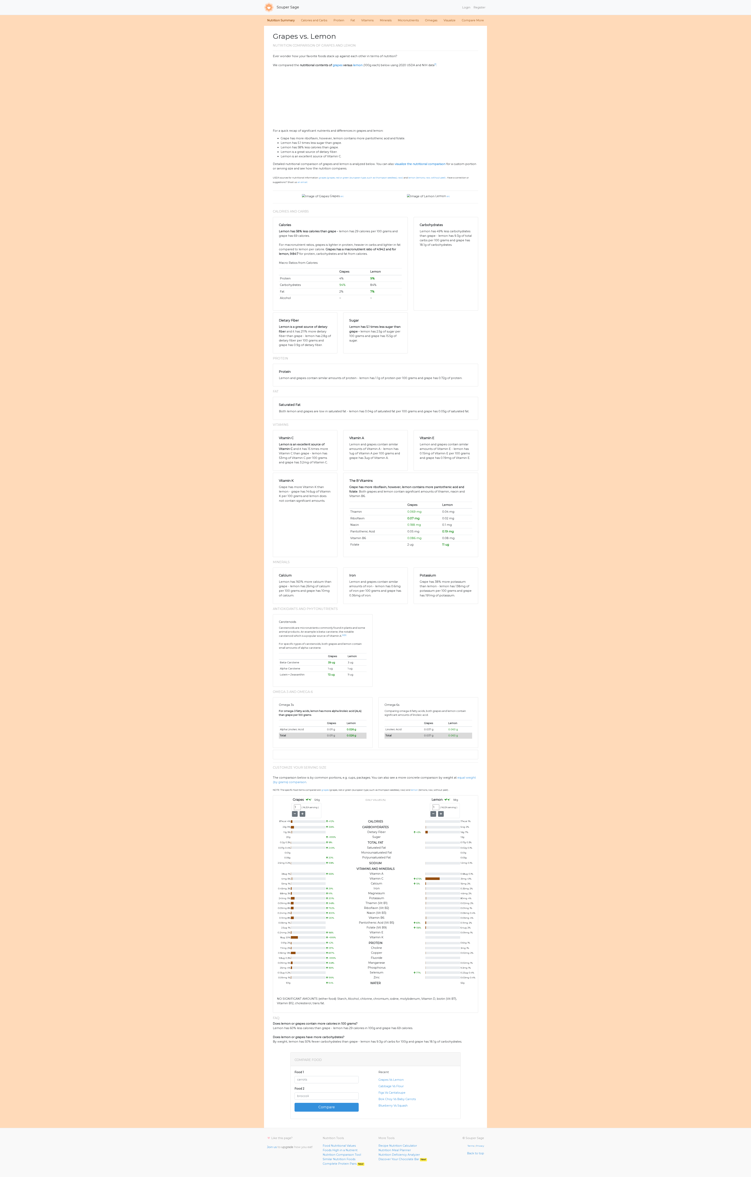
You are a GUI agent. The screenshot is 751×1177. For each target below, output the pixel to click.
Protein (338, 20)
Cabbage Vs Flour (391, 1086)
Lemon (440, 196)
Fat (352, 20)
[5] (345, 635)
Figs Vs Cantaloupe (391, 1092)
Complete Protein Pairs (343, 1163)
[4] (343, 635)
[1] (435, 64)
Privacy (480, 1146)
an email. (302, 182)
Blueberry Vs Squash (393, 1105)
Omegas (431, 20)
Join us (272, 1147)
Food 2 (299, 1088)
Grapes (335, 196)
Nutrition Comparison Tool (342, 1154)
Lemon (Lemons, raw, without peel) (427, 177)
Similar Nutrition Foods (339, 1159)
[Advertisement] (375, 98)
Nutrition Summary (281, 20)
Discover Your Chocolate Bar (402, 1159)
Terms (470, 1146)
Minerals (386, 20)
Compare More (473, 20)
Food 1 (299, 1072)
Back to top (475, 1153)
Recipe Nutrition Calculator (397, 1145)
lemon (358, 65)
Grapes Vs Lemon (391, 1080)
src (342, 196)
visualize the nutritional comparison (420, 164)
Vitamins (367, 20)
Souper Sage (287, 7)
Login (466, 7)
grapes (337, 65)
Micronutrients (408, 20)
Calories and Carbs (314, 20)
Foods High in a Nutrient (340, 1150)
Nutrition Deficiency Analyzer (399, 1154)
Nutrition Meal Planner (394, 1150)
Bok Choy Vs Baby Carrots (397, 1099)
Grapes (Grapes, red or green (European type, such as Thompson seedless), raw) (361, 177)
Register (479, 7)
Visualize (449, 20)
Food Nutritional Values (339, 1145)
